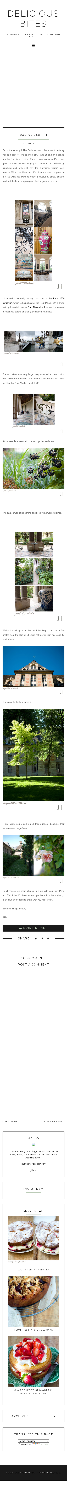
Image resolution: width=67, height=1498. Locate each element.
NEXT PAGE (11, 1121)
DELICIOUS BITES (33, 19)
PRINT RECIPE (35, 928)
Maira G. (55, 1473)
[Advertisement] (33, 91)
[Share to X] (36, 939)
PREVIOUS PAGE (53, 1121)
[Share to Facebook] (42, 939)
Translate (43, 1444)
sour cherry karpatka (34, 1270)
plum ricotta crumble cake (33, 1330)
